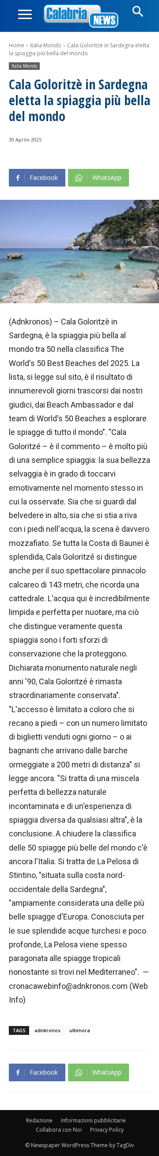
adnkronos (47, 1030)
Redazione (39, 1120)
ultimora (79, 1030)
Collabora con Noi (59, 1129)
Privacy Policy (107, 1129)
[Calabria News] (83, 16)
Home (16, 45)
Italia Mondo (45, 45)
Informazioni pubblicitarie (93, 1120)
